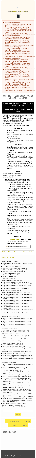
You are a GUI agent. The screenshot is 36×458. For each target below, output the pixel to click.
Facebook (27, 421)
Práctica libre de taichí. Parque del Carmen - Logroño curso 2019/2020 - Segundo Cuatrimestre (18, 391)
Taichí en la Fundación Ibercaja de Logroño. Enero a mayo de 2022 (16, 375)
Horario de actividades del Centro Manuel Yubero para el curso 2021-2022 (17, 322)
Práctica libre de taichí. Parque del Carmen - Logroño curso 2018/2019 (17, 398)
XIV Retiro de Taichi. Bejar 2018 (9, 276)
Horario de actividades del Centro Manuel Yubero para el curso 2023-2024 (17, 325)
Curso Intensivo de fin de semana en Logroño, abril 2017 (14, 403)
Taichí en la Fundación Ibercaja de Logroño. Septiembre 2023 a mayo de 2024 (18, 364)
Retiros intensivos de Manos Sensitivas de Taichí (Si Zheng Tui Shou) (16, 292)
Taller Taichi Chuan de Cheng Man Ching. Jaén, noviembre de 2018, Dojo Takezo (18, 359)
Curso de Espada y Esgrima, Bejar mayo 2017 (12, 290)
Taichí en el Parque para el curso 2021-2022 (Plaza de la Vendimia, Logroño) (17, 372)
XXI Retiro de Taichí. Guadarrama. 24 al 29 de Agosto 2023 (15, 268)
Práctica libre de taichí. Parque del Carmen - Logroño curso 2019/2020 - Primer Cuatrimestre (18, 394)
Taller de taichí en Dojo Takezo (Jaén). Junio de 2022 (14, 353)
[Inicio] (18, 8)
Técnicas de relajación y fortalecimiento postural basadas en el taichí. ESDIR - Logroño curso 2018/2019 (17, 400)
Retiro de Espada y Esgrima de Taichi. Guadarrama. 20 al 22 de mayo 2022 (17, 286)
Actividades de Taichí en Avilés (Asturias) (10, 334)
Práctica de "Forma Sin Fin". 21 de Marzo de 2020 (12, 405)
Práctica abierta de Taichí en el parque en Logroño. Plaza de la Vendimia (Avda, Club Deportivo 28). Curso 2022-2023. (18, 369)
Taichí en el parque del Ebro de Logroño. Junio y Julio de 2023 (15, 367)
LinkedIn (25, 425)
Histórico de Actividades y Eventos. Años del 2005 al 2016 (14, 407)
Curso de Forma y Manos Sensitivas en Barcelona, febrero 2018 (16, 330)
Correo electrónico (14, 421)
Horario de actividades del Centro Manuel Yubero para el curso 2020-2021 (17, 319)
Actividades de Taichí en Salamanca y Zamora (11, 316)
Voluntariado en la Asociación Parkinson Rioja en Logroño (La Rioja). (17, 378)
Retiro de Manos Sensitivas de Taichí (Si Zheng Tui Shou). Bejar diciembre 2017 (18, 310)
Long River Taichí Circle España (18, 11)
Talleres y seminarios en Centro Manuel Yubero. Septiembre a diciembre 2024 (17, 264)
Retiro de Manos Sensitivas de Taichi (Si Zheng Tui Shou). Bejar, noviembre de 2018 (16, 307)
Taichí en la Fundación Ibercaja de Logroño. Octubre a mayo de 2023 (17, 376)
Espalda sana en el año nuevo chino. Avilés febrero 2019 (14, 339)
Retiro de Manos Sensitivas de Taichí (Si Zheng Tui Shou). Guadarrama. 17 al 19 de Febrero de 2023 (18, 298)
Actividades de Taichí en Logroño (9, 362)
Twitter (14, 425)
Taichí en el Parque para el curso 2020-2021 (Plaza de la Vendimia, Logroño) (17, 383)
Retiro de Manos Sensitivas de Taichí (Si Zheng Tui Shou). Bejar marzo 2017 (17, 313)
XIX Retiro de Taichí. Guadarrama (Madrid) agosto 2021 (14, 271)
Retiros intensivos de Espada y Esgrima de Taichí (12, 280)
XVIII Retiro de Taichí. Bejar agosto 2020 (11, 273)
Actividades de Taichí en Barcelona (9, 328)
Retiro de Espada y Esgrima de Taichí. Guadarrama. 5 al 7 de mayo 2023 (17, 284)
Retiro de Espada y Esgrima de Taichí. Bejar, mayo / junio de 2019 (16, 288)
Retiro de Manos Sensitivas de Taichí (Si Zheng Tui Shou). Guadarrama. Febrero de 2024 (17, 295)
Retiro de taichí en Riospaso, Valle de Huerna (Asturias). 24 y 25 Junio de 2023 (17, 336)
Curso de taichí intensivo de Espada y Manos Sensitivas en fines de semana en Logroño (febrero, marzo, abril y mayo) (16, 386)
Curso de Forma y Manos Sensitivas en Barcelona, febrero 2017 (16, 332)
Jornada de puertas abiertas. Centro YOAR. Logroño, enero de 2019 (17, 389)
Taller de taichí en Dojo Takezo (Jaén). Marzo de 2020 (14, 357)
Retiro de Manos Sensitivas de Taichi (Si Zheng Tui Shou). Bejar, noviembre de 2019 (16, 304)
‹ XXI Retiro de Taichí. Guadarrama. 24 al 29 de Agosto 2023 (8, 252)
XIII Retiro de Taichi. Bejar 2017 (9, 278)
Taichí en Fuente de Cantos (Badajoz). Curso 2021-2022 (14, 346)
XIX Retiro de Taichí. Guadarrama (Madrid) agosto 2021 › (28, 252)
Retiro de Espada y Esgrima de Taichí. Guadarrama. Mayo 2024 (16, 282)
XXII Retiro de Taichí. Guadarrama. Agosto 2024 (13, 266)
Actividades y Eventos (8, 258)
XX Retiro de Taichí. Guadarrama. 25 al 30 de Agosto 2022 (15, 270)
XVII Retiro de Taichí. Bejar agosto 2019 (11, 275)
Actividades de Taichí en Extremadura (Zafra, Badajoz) (13, 341)
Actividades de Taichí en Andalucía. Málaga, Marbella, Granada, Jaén (16, 351)
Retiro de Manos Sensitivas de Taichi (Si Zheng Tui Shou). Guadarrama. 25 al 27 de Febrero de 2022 (17, 301)
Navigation (18, 16)
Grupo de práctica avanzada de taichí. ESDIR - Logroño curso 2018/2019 (18, 397)
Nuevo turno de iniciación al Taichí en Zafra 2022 (13, 345)
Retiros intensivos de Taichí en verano (10, 261)
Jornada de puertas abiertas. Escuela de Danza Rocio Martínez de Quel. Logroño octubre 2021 (17, 380)
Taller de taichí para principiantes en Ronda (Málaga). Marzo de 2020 (17, 355)
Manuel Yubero (15, 239)
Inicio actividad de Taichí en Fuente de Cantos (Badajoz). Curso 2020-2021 (17, 348)
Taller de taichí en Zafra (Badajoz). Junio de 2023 (13, 343)
